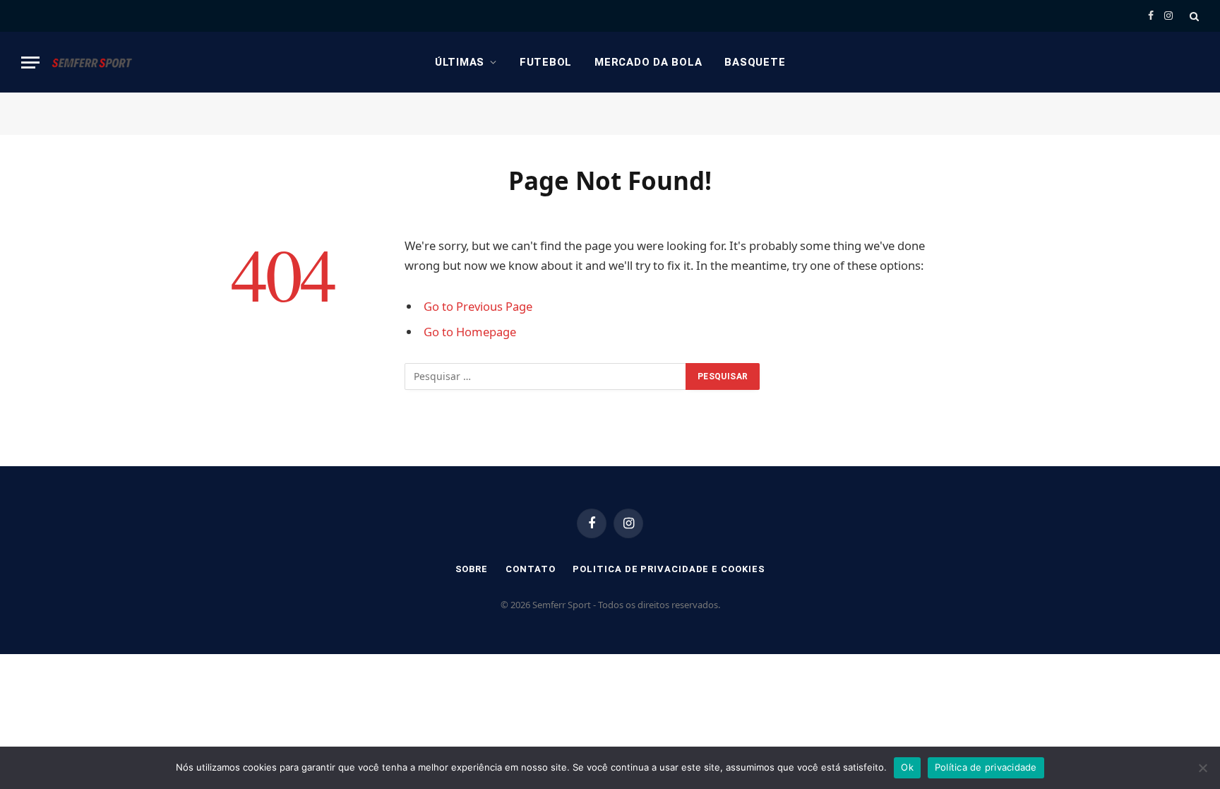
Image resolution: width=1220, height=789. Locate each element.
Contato (530, 569)
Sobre (472, 569)
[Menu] (30, 62)
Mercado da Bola (648, 62)
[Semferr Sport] (91, 62)
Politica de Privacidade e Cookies (669, 569)
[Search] (1193, 16)
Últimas (459, 62)
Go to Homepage (470, 332)
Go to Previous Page (478, 306)
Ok (907, 767)
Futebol (546, 62)
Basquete (754, 62)
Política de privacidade (986, 767)
